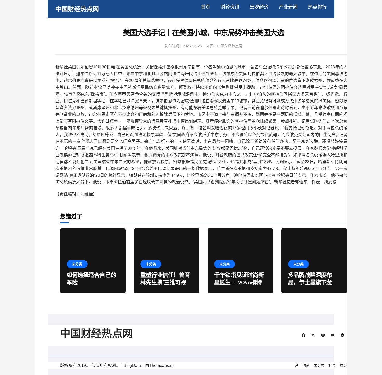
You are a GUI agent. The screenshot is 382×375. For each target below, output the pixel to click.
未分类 (77, 264)
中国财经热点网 (77, 8)
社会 (332, 365)
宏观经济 (259, 7)
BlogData (132, 365)
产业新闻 (288, 7)
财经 (343, 365)
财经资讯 (230, 7)
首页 (205, 7)
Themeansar (161, 365)
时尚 (306, 365)
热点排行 (317, 7)
